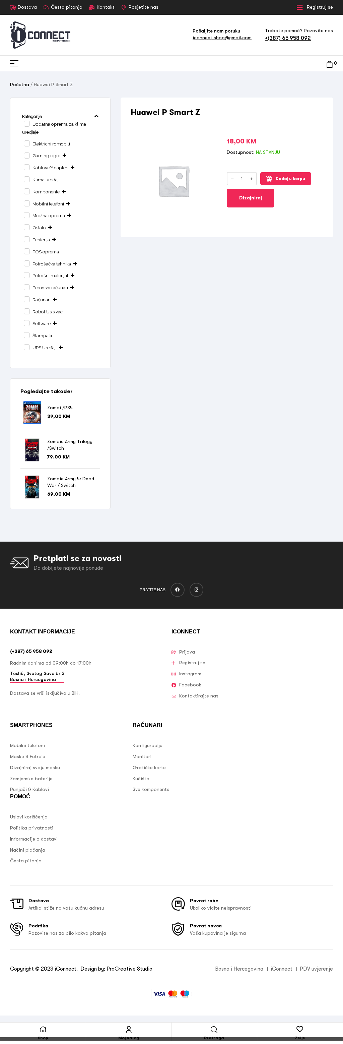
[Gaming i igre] (26, 155)
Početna (19, 84)
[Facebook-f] (177, 590)
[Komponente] (26, 191)
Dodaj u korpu (290, 178)
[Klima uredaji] (26, 179)
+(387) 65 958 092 (288, 38)
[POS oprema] (26, 251)
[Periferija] (26, 239)
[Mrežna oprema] (26, 215)
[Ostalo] (26, 227)
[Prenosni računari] (26, 287)
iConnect (65, 969)
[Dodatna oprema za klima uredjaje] (26, 123)
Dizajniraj (250, 197)
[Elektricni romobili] (26, 143)
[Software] (26, 322)
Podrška (38, 925)
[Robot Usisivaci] (26, 311)
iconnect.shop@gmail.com (222, 37)
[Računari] (26, 299)
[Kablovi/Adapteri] (26, 167)
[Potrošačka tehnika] (26, 263)
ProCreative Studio (130, 969)
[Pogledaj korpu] (329, 63)
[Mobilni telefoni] (26, 203)
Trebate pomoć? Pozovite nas (299, 30)
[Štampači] (26, 334)
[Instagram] (197, 590)
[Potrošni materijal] (26, 275)
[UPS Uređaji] (26, 347)
